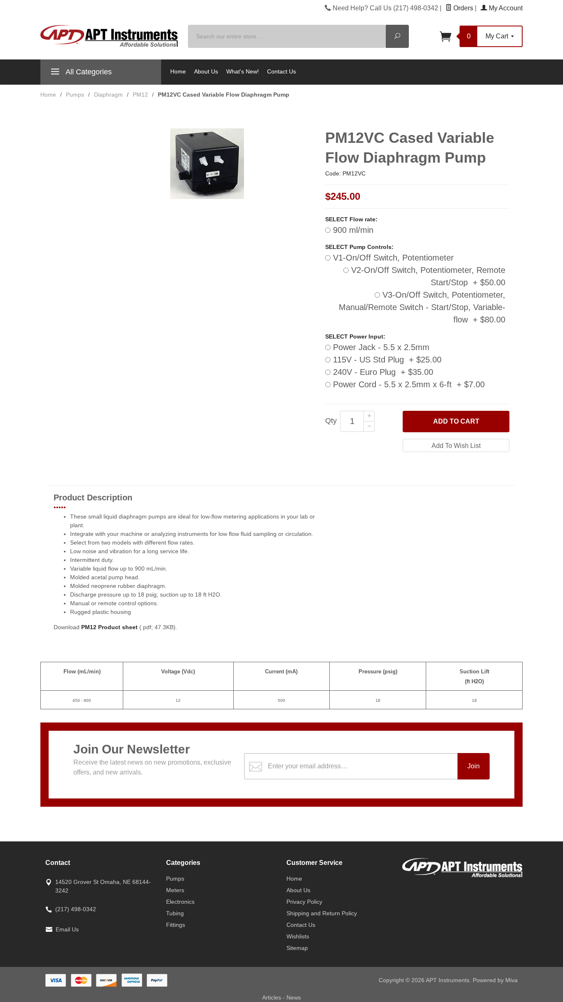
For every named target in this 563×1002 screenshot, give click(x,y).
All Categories (88, 72)
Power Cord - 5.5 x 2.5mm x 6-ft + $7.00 (408, 384)
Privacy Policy (304, 901)
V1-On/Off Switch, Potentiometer (392, 257)
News (293, 997)
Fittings (175, 924)
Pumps (175, 878)
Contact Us (281, 71)
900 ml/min (352, 230)
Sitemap (297, 948)
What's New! (242, 71)
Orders (462, 8)
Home (178, 71)
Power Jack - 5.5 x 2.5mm (380, 347)
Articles (272, 997)
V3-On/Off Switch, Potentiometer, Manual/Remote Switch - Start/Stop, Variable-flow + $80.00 (422, 307)
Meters (175, 890)
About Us (206, 71)
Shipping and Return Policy (321, 913)
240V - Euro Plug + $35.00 (382, 372)
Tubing (175, 913)
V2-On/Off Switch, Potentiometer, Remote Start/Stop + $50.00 (427, 276)
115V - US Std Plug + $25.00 (386, 359)
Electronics (180, 901)
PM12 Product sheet (109, 627)
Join (473, 766)
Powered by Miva (495, 980)
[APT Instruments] (109, 36)
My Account (505, 8)
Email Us (67, 929)
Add (456, 421)
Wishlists (297, 936)
